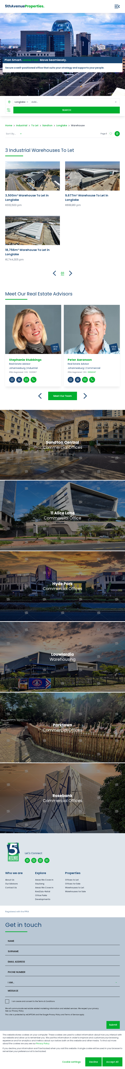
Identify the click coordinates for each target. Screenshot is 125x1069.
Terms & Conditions (46, 1001)
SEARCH (66, 110)
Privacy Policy (18, 1011)
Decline (93, 1061)
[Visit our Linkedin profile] (33, 860)
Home (8, 125)
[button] (27, 102)
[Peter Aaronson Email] (85, 380)
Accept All (112, 1061)
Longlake (61, 125)
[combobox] (53, 102)
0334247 (92, 372)
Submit (113, 1024)
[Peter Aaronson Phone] (92, 380)
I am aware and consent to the (33, 1001)
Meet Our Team (62, 396)
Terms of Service (72, 1014)
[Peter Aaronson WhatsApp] (78, 380)
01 (62, 273)
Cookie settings (71, 1061)
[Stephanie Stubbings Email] (26, 380)
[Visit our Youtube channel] (46, 860)
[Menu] (117, 6)
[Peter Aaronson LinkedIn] (71, 380)
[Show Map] (117, 133)
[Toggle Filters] (8, 110)
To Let (34, 125)
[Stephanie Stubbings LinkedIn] (12, 380)
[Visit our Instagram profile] (40, 860)
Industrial (21, 125)
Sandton (47, 125)
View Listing (32, 176)
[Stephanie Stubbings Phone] (33, 380)
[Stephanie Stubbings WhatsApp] (19, 380)
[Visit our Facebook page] (27, 860)
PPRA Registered (16, 372)
